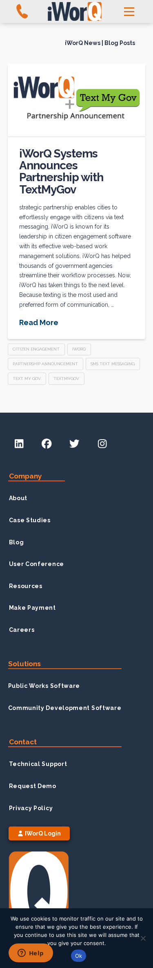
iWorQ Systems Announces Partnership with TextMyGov (61, 171)
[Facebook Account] (46, 444)
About (18, 498)
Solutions (24, 664)
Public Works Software (44, 686)
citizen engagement (36, 349)
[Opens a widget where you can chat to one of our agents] (30, 953)
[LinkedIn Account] (19, 444)
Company (25, 476)
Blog (16, 542)
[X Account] (74, 444)
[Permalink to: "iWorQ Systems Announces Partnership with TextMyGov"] (77, 100)
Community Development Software (65, 708)
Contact (23, 742)
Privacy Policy (31, 808)
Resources (25, 586)
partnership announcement (45, 364)
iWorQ (79, 349)
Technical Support (38, 764)
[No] (143, 938)
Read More (38, 322)
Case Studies (30, 520)
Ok (78, 955)
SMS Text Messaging (113, 364)
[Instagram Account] (102, 444)
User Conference (36, 564)
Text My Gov (27, 378)
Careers (22, 630)
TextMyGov (66, 378)
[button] (129, 11)
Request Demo (32, 786)
